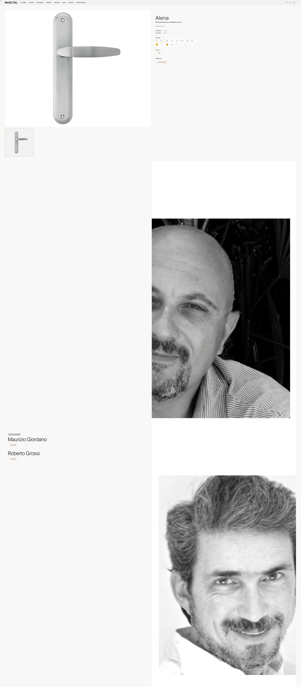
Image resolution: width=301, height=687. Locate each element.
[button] (23, 2)
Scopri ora (13, 445)
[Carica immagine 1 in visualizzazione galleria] (19, 142)
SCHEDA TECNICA (161, 62)
